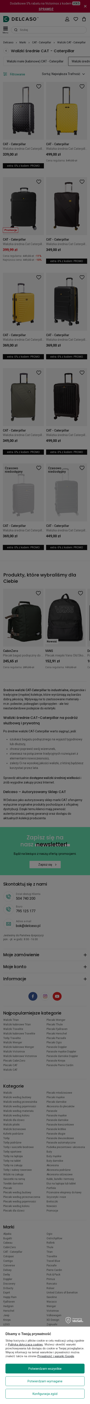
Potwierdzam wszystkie (45, 1368)
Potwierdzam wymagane (45, 1381)
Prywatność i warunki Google (55, 1356)
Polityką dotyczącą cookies (25, 1344)
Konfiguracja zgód (45, 1394)
